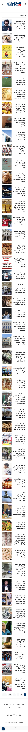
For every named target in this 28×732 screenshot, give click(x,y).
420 (10, 694)
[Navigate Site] (25, 4)
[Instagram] (14, 715)
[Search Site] (2, 4)
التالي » (4, 694)
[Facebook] (20, 715)
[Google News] (8, 715)
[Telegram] (11, 715)
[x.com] (17, 715)
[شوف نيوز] (14, 3)
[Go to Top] (3, 728)
